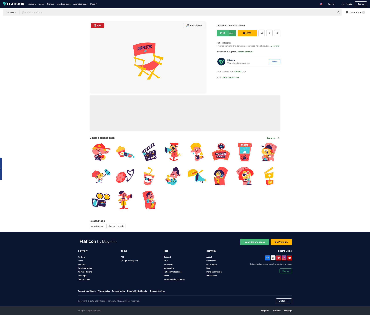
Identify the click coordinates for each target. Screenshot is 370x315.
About (209, 257)
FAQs (166, 260)
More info (275, 46)
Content (83, 251)
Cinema (237, 71)
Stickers (50, 4)
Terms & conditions (87, 291)
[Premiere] (220, 152)
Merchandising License (174, 279)
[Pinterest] (278, 257)
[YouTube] (289, 257)
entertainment (97, 226)
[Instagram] (284, 257)
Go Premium (281, 242)
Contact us (211, 260)
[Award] (268, 176)
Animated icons (80, 4)
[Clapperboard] (101, 152)
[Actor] (173, 176)
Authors (32, 4)
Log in (349, 4)
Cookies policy (118, 291)
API (122, 257)
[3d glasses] (125, 152)
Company (211, 251)
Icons (41, 4)
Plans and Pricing (214, 272)
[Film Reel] (125, 176)
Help (166, 251)
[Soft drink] (149, 176)
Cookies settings (157, 291)
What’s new (211, 275)
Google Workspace (129, 260)
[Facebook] (267, 257)
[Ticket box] (244, 152)
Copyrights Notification (137, 291)
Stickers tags (84, 279)
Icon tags (82, 275)
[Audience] (268, 152)
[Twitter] (273, 257)
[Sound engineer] (101, 176)
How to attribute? (245, 51)
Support (167, 257)
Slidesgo (288, 310)
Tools (124, 251)
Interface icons (64, 4)
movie (121, 226)
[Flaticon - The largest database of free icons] (13, 3)
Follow (166, 275)
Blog (208, 268)
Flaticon (277, 310)
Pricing (331, 4)
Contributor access (255, 242)
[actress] (197, 152)
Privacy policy (104, 291)
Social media (285, 251)
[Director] (173, 152)
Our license (211, 264)
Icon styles (168, 264)
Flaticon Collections (173, 272)
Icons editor (169, 268)
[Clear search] (332, 12)
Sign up (361, 4)
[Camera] (101, 199)
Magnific (265, 310)
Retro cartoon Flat (230, 77)
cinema (111, 226)
